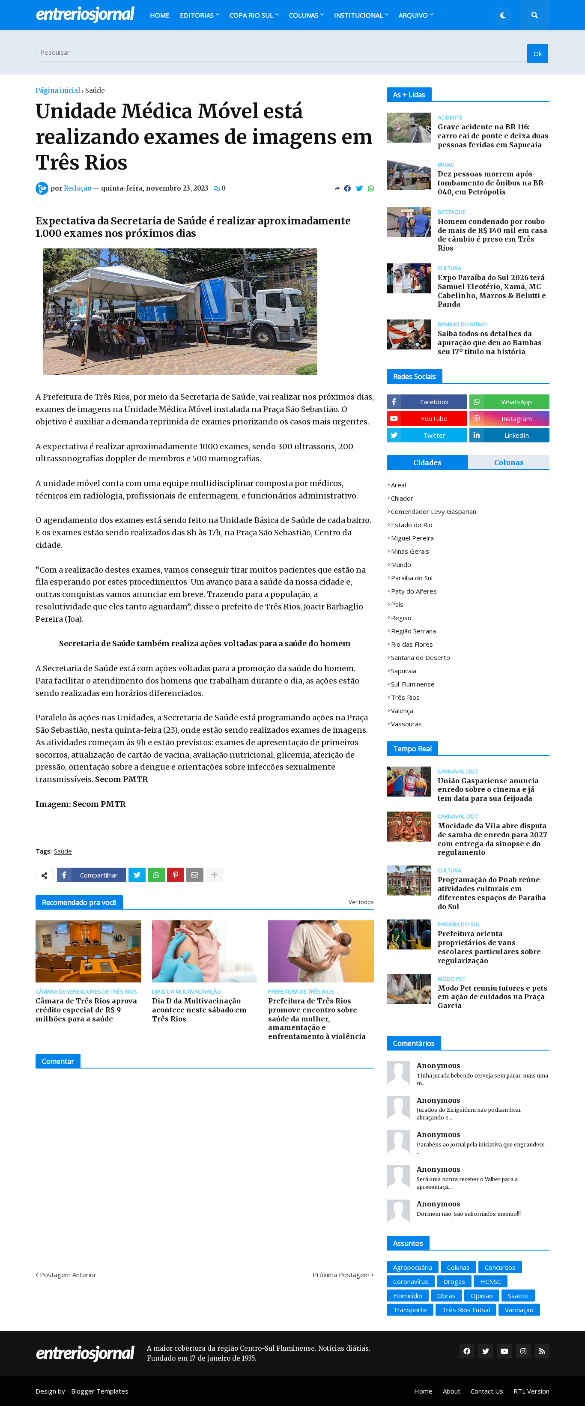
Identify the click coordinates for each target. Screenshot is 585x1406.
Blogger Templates (99, 1391)
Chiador (402, 498)
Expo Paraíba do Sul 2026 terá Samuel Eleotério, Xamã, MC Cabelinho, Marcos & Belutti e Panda (492, 290)
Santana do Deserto (420, 657)
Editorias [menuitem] (197, 15)
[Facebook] (347, 188)
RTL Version (531, 1391)
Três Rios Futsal (466, 1309)
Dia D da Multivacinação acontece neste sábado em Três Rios (199, 1010)
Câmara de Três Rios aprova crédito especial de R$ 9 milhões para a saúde (86, 1010)
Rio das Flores (412, 644)
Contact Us (487, 1391)
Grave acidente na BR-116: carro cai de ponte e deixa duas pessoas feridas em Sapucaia (493, 135)
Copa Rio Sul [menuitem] (251, 15)
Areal (398, 485)
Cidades (427, 462)
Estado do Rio (412, 524)
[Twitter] (359, 188)
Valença (402, 710)
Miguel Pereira (412, 538)
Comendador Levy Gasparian (433, 511)
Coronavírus (410, 1281)
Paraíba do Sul (412, 577)
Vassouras (406, 723)
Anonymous (438, 1065)
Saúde (95, 90)
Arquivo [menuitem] (413, 15)
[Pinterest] (175, 875)
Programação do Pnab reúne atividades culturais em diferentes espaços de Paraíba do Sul (492, 892)
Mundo (401, 564)
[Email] (194, 875)
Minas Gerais (410, 551)
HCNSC (490, 1281)
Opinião (482, 1295)
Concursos (500, 1267)
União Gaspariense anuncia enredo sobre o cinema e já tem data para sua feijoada (488, 789)
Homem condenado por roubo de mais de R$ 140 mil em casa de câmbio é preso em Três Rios (492, 234)
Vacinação (519, 1309)
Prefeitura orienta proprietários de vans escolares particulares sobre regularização (489, 946)
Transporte (410, 1309)
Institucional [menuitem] (358, 15)
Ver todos (361, 902)
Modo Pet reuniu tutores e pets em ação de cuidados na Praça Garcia (492, 997)
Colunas (509, 462)
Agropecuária (412, 1267)
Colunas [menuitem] (303, 15)
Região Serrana (413, 631)
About (451, 1391)
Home (423, 1391)
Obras (446, 1295)
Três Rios (405, 697)
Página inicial (58, 90)
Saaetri (518, 1295)
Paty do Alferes (414, 591)
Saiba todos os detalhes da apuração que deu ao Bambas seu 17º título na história (490, 342)
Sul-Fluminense (413, 684)
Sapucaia (403, 670)
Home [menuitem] (160, 15)
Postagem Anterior (68, 1274)
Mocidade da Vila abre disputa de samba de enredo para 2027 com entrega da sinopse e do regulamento (492, 839)
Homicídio (407, 1295)
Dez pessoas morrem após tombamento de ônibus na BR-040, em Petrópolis (492, 183)
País (397, 604)
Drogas (454, 1281)
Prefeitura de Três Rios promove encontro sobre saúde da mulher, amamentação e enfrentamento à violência (317, 1019)
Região (401, 617)
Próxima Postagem (341, 1274)
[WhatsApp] (371, 188)
